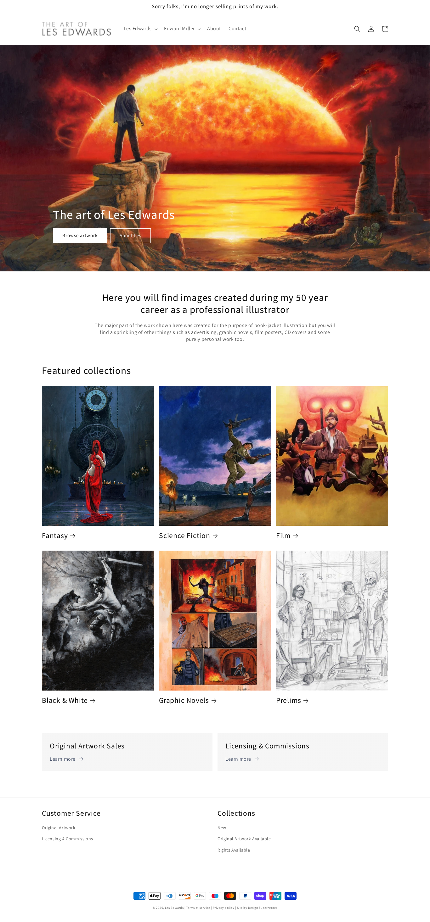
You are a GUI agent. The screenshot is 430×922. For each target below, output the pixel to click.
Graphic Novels (184, 700)
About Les (130, 235)
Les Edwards (174, 908)
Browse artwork (80, 235)
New (222, 827)
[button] (140, 29)
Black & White (65, 700)
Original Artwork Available (244, 838)
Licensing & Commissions (67, 838)
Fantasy (55, 535)
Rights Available (234, 850)
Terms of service (198, 908)
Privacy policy (224, 908)
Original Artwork (59, 827)
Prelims (288, 700)
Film (283, 535)
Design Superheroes (262, 908)
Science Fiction (184, 535)
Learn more (63, 759)
